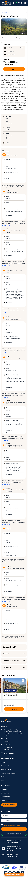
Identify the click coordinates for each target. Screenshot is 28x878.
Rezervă (14, 69)
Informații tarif (18, 38)
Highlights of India (11, 695)
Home (2, 8)
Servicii (6, 654)
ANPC (3, 776)
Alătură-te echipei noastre (14, 849)
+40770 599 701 (12, 857)
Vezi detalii (14, 709)
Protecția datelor (5, 800)
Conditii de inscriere (11, 661)
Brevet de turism (5, 793)
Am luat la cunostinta (13, 825)
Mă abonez (14, 828)
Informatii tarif (9, 647)
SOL (2, 780)
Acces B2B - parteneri (9, 804)
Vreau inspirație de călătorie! (13, 874)
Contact (3, 762)
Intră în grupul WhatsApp (14, 833)
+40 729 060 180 (12, 842)
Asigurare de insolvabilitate (8, 773)
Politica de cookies (6, 769)
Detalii (4, 38)
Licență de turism (5, 796)
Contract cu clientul (6, 766)
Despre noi (4, 789)
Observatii (7, 668)
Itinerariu (10, 38)
